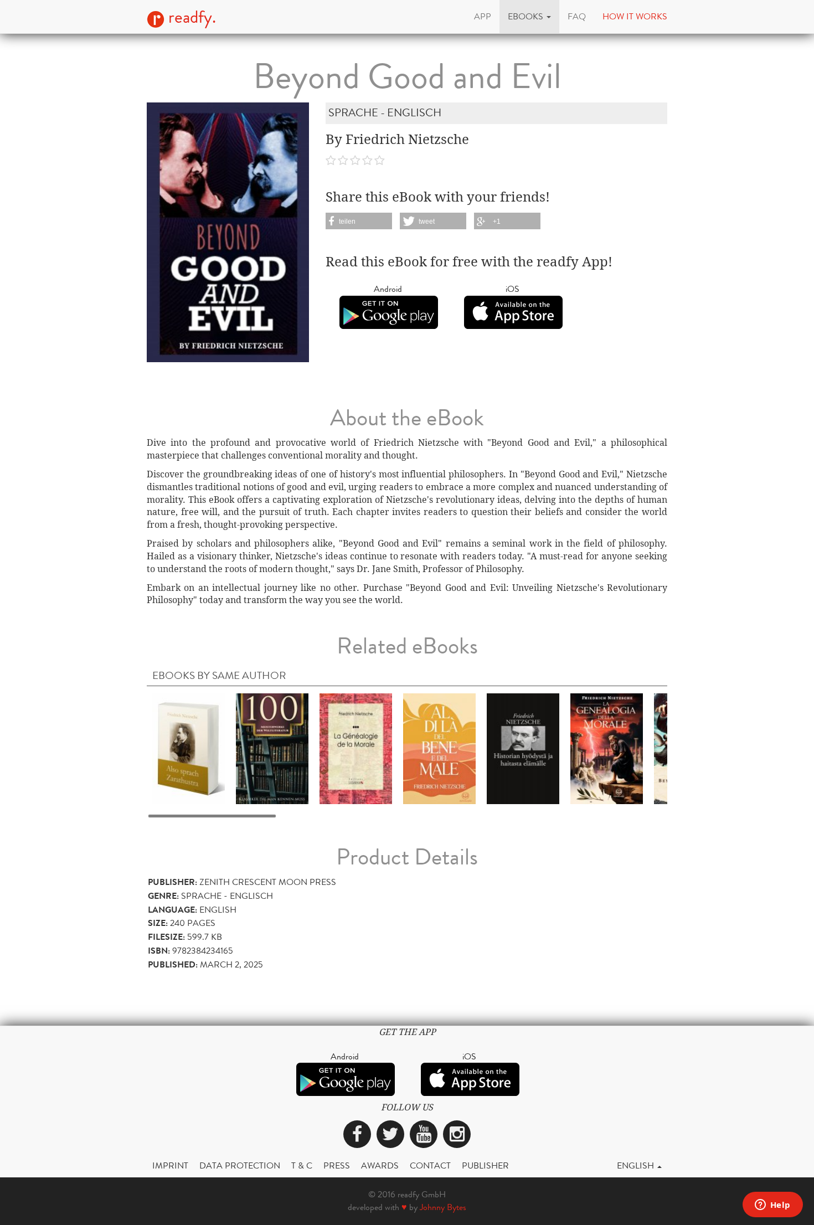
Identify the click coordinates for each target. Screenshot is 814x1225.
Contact (430, 1165)
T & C (301, 1165)
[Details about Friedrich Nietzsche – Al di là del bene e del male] (439, 748)
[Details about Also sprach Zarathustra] (188, 748)
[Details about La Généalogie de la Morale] (356, 748)
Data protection (239, 1165)
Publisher (485, 1165)
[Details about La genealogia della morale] (606, 748)
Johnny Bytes (443, 1207)
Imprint (170, 1165)
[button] (529, 16)
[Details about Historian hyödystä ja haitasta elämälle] (523, 748)
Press (336, 1165)
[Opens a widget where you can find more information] (772, 1205)
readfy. (190, 17)
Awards (380, 1165)
